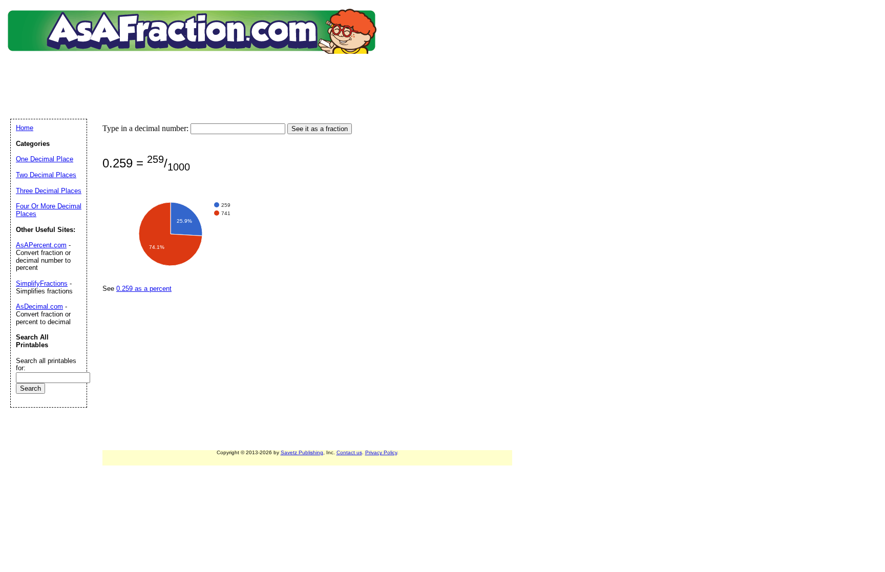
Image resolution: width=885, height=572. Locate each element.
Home (24, 128)
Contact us (349, 452)
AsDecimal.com (39, 306)
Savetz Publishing (302, 452)
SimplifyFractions (42, 283)
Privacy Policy (381, 452)
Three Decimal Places (48, 191)
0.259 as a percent (144, 288)
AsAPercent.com (41, 245)
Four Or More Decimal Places (48, 210)
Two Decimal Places (46, 175)
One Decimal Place (44, 159)
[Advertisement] (194, 74)
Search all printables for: (46, 364)
